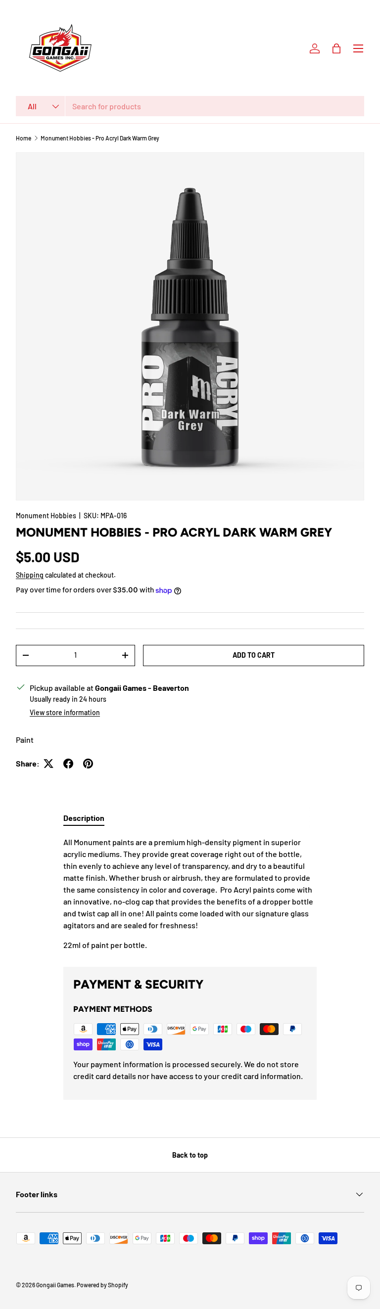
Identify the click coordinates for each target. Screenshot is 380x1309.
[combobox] (190, 106)
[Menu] (358, 48)
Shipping (30, 575)
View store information (65, 712)
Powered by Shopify (102, 1284)
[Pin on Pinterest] (88, 763)
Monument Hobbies (46, 515)
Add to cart (254, 655)
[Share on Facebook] (68, 763)
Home (23, 138)
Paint (25, 739)
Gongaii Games (55, 1284)
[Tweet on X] (48, 763)
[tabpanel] (190, 893)
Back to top (190, 1155)
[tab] (83, 817)
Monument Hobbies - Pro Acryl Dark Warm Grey (100, 138)
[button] (336, 48)
